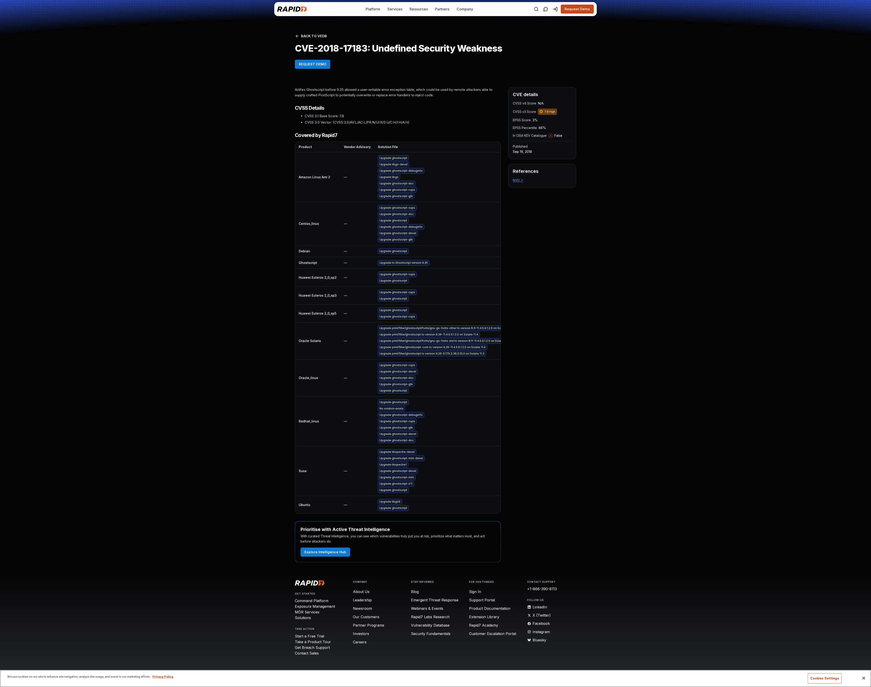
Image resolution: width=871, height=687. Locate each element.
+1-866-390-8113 (542, 589)
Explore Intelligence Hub (325, 552)
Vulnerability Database (430, 625)
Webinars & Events (427, 608)
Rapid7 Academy (483, 625)
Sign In (475, 591)
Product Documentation (489, 608)
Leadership (362, 600)
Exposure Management (315, 606)
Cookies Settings (824, 678)
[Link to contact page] (546, 9)
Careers (360, 642)
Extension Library (484, 617)
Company (465, 9)
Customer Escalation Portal (492, 633)
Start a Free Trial (309, 636)
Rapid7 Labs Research (430, 617)
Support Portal (482, 600)
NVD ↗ (518, 180)
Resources (419, 9)
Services (394, 9)
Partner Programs (368, 625)
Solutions (303, 617)
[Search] (536, 9)
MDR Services (307, 612)
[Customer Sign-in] (555, 9)
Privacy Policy (162, 676)
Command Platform (311, 600)
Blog (415, 591)
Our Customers (366, 617)
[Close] (864, 678)
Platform (373, 9)
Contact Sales (307, 653)
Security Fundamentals (430, 633)
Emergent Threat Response (434, 600)
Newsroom (362, 608)
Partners (442, 9)
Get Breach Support (312, 647)
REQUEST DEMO (312, 64)
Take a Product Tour (313, 642)
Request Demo (577, 9)
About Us (361, 591)
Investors (361, 633)
